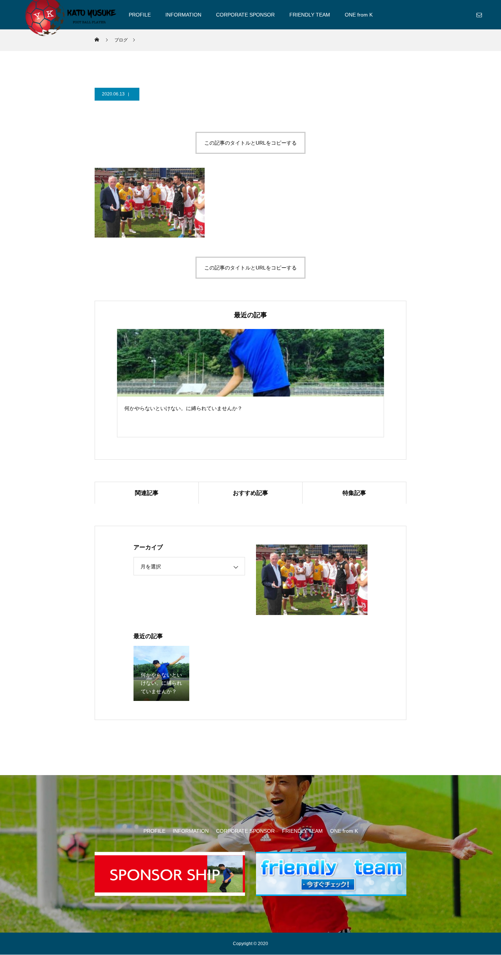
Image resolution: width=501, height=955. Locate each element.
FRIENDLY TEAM (309, 15)
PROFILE (140, 15)
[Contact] (479, 14)
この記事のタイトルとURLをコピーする (250, 143)
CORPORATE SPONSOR (245, 15)
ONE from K (359, 15)
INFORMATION (183, 15)
